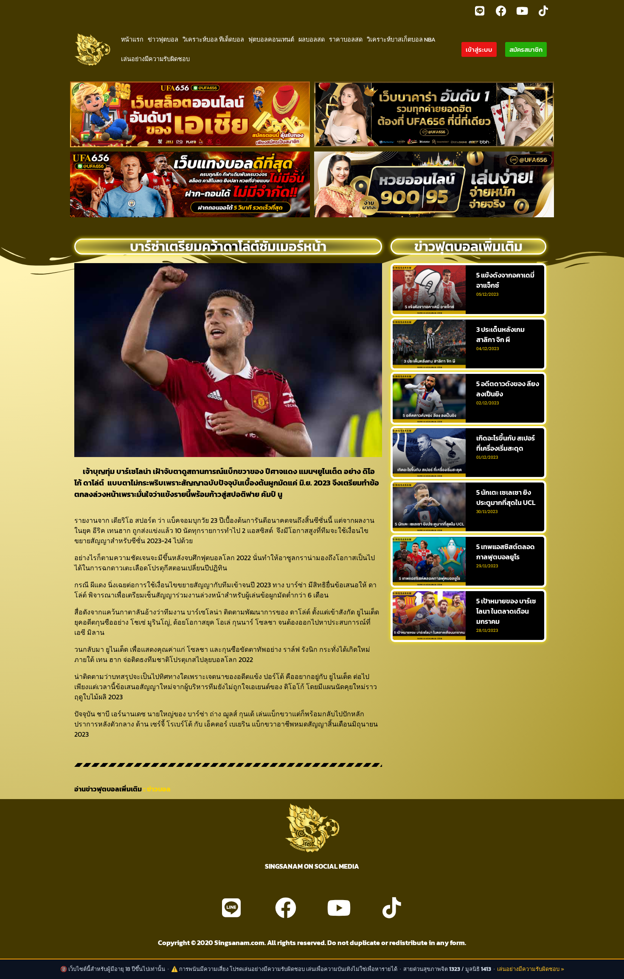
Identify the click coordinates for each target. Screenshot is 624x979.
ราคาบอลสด (346, 39)
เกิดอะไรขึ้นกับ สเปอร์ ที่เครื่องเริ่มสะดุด (505, 443)
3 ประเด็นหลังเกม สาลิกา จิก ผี (500, 334)
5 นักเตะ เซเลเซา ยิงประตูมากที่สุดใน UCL (505, 497)
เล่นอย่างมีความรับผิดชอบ (155, 59)
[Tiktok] (543, 10)
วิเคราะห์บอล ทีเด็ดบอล (213, 39)
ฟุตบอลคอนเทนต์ (271, 39)
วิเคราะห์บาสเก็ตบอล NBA (401, 39)
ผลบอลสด (311, 39)
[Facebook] (501, 10)
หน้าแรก (132, 39)
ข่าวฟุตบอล (163, 39)
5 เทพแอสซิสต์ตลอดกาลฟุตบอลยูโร (505, 551)
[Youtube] (522, 10)
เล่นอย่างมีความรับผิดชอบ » (530, 969)
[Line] (479, 10)
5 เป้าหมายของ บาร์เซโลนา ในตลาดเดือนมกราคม (506, 611)
